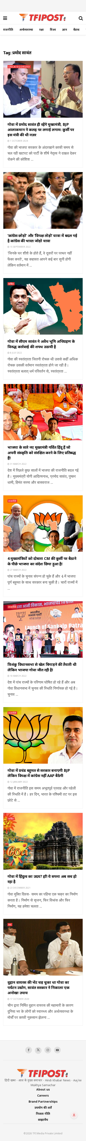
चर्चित (11, 283)
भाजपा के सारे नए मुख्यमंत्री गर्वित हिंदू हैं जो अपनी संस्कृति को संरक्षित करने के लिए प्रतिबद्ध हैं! (42, 452)
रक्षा (41, 29)
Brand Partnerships (43, 1101)
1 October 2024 (18, 140)
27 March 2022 (18, 569)
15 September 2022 (20, 246)
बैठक (76, 29)
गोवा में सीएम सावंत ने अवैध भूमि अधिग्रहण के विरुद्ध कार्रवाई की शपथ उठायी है (41, 344)
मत (9, 177)
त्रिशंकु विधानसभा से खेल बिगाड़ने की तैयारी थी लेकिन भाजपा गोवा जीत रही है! (42, 667)
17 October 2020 (19, 998)
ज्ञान (64, 29)
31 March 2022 (18, 463)
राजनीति (8, 29)
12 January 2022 (18, 781)
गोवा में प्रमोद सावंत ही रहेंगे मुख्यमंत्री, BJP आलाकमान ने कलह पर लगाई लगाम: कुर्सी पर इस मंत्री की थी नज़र (41, 129)
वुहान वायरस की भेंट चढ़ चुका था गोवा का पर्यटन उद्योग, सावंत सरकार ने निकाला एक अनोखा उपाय (38, 987)
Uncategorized (19, 66)
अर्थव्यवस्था (26, 29)
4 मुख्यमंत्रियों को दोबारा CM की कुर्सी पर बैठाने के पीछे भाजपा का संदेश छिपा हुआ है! (42, 561)
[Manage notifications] (74, 1115)
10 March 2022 (18, 675)
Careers (43, 1095)
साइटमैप (43, 1120)
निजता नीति (43, 1114)
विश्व (53, 29)
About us (43, 1089)
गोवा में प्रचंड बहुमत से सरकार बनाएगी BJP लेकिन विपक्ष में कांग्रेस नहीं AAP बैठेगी (39, 773)
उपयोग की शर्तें (43, 1108)
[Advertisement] (43, 5)
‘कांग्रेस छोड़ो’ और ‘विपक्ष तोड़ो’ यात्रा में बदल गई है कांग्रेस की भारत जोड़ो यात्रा (42, 238)
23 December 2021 (19, 887)
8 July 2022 (15, 352)
